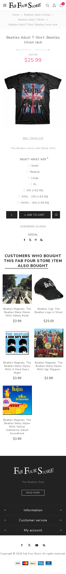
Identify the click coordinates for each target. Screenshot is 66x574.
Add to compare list (56, 214)
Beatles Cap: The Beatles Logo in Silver (49, 310)
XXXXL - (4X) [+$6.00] (35, 202)
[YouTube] (37, 545)
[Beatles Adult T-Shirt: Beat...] (23, 50)
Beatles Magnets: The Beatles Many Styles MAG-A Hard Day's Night (17, 367)
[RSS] (44, 545)
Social (33, 234)
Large (35, 178)
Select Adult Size (33, 159)
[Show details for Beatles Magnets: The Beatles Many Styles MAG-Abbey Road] (17, 289)
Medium (35, 172)
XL (34, 184)
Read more (33, 492)
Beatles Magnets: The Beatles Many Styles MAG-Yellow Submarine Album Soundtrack (17, 426)
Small (35, 165)
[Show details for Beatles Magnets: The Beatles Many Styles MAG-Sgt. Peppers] (48, 343)
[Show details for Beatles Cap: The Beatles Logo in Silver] (48, 289)
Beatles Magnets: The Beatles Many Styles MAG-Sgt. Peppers (49, 366)
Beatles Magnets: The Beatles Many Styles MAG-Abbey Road (17, 312)
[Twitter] (29, 545)
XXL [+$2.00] (35, 190)
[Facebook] (22, 545)
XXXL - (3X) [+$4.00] (35, 196)
